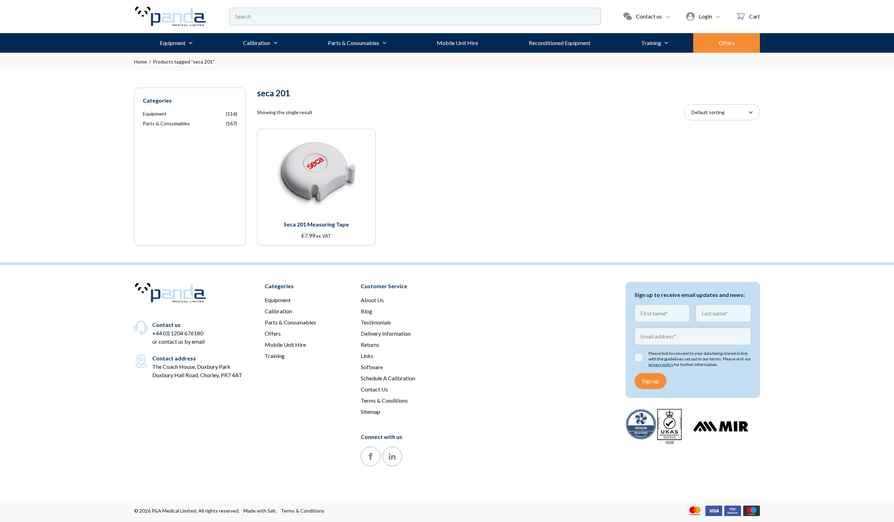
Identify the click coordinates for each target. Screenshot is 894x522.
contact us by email (182, 341)
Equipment (155, 114)
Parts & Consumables (166, 123)
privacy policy (660, 364)
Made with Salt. (260, 511)
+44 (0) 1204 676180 (177, 333)
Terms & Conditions (302, 511)
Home (140, 62)
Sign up (650, 381)
